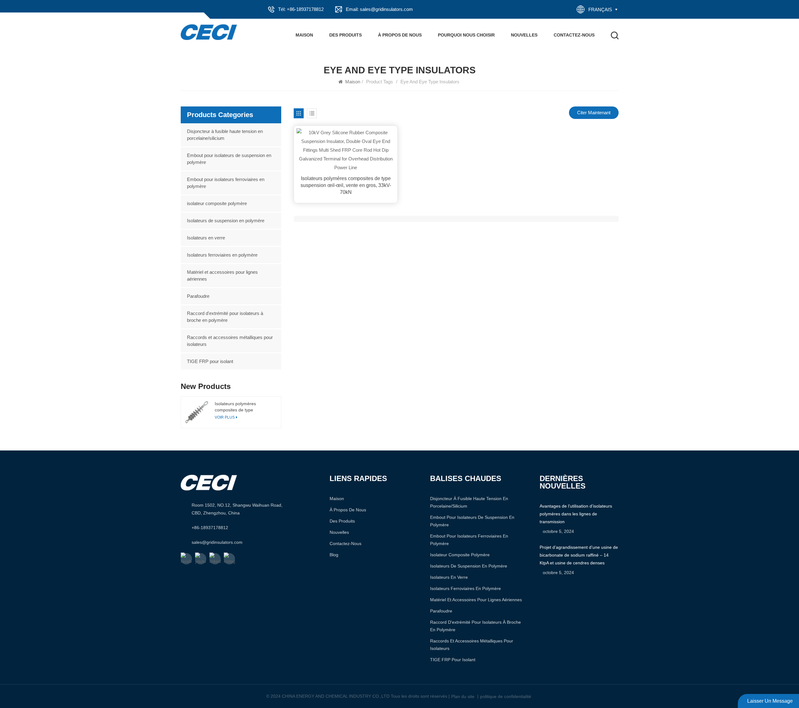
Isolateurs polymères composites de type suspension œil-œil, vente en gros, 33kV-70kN (346, 185)
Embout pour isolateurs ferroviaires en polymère (225, 183)
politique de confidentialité (505, 696)
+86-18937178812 (210, 527)
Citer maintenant (593, 112)
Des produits (345, 34)
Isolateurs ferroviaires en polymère (222, 255)
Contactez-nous (574, 34)
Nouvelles (524, 34)
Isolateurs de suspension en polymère (225, 220)
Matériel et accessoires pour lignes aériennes (222, 275)
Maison (304, 34)
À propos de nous (400, 34)
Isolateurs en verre (206, 237)
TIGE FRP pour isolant (210, 361)
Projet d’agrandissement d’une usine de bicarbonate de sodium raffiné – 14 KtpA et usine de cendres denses (579, 555)
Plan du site (462, 696)
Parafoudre (198, 296)
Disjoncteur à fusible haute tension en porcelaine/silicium (225, 135)
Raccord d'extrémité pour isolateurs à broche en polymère (225, 317)
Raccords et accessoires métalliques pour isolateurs (230, 341)
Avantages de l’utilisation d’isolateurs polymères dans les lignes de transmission (576, 514)
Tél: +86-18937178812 (301, 9)
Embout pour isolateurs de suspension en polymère (229, 159)
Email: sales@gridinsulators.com (379, 9)
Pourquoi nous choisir (466, 34)
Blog (334, 554)
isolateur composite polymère (217, 203)
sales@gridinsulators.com (217, 542)
